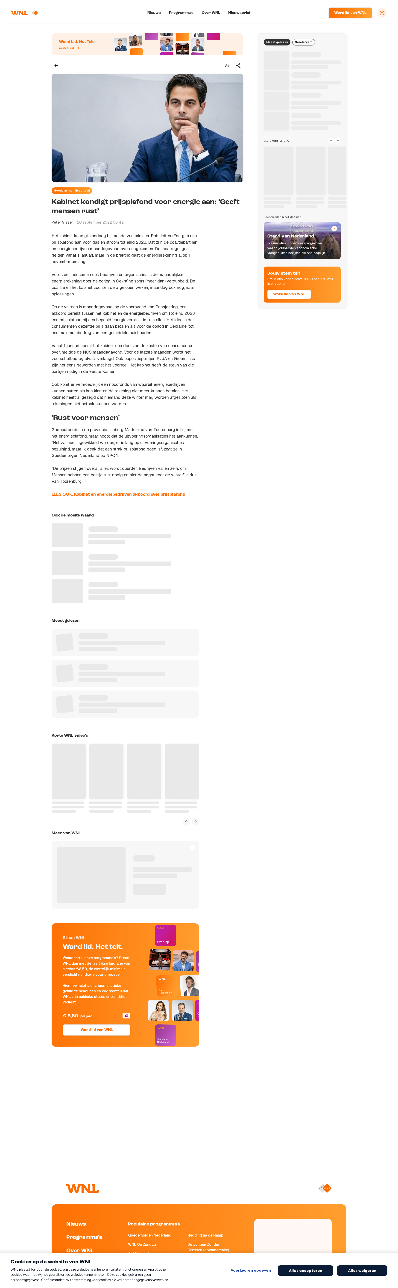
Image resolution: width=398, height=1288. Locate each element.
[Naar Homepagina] (24, 13)
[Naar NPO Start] (325, 1188)
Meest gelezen (277, 42)
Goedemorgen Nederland (72, 190)
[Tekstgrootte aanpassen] (227, 65)
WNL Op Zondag (142, 1244)
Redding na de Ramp (205, 1235)
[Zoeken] (319, 13)
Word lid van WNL (350, 13)
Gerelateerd (304, 42)
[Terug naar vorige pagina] (56, 65)
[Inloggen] (382, 13)
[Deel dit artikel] (238, 65)
